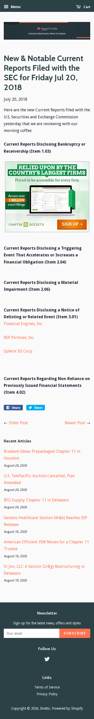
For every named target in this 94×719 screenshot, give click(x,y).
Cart (86, 7)
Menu (15, 7)
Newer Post (75, 422)
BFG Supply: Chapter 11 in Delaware (36, 500)
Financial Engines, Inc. (23, 323)
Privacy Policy (47, 694)
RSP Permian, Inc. (19, 337)
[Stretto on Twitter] (47, 660)
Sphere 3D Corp (18, 351)
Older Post (18, 422)
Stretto (45, 708)
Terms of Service (47, 687)
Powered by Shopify (67, 708)
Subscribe (75, 633)
